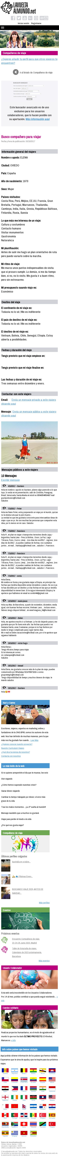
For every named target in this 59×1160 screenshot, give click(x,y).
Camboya (52, 1073)
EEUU (52, 1082)
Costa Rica (24, 1082)
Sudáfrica (15, 1127)
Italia (24, 1100)
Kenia (33, 1100)
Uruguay (14, 1136)
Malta (5, 1109)
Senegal (33, 1118)
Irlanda (15, 1100)
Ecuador (33, 1082)
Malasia (52, 1100)
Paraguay (52, 1109)
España (42, 1082)
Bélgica (24, 1073)
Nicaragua (33, 1109)
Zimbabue (33, 1136)
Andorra (5, 1073)
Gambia (33, 1091)
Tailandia (33, 1127)
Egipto (5, 1091)
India (42, 1091)
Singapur (43, 1118)
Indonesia (52, 1091)
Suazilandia (5, 1127)
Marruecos (14, 1109)
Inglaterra (5, 1100)
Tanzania (43, 1127)
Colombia (15, 1082)
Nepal (24, 1109)
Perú (5, 1118)
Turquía (52, 1127)
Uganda (5, 1136)
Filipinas (14, 1091)
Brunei (43, 1073)
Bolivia (33, 1073)
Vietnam (24, 1136)
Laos (42, 1100)
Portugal (14, 1118)
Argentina (15, 1073)
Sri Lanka (52, 1118)
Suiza (24, 1127)
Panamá (42, 1109)
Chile (5, 1082)
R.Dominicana (24, 1118)
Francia (24, 1091)
